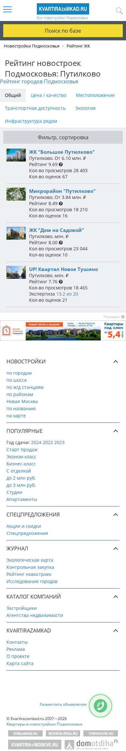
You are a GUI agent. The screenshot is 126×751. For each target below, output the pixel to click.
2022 (48, 442)
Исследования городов (32, 581)
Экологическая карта (29, 560)
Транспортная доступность (35, 108)
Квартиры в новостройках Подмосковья (44, 724)
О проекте (17, 656)
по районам (19, 394)
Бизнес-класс (21, 464)
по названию (21, 408)
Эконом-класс (21, 457)
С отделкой (18, 471)
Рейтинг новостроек (28, 574)
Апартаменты (21, 499)
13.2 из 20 (67, 294)
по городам (19, 373)
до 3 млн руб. (21, 485)
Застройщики (21, 608)
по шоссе (16, 380)
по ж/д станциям (25, 387)
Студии (14, 492)
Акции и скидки (23, 526)
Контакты (17, 642)
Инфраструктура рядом (31, 121)
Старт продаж (21, 449)
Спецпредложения (27, 533)
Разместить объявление (63, 704)
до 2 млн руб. (21, 478)
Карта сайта (20, 663)
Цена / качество (48, 95)
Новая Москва (22, 401)
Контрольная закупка (30, 567)
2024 (36, 442)
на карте (16, 415)
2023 (59, 442)
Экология (85, 108)
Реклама (15, 649)
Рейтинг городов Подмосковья (39, 81)
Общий (13, 95)
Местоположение (95, 95)
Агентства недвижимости (34, 615)
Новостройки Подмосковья (31, 46)
